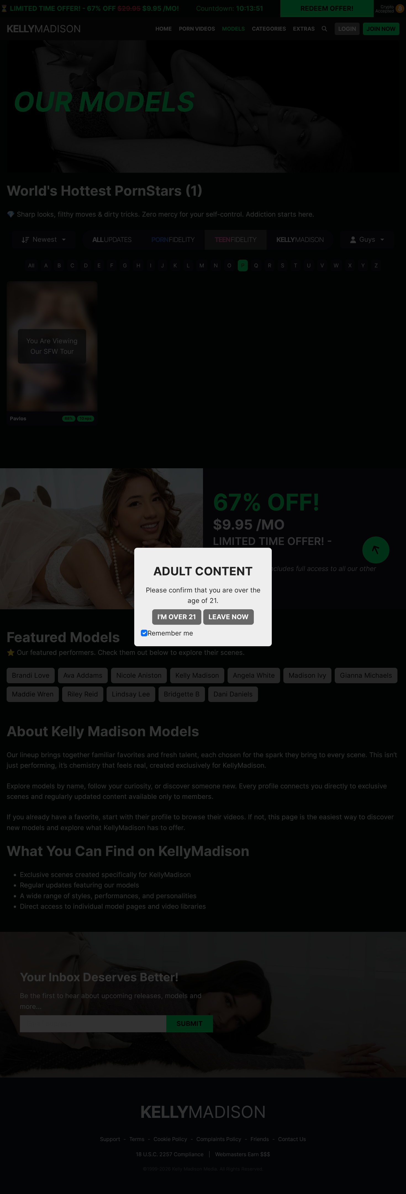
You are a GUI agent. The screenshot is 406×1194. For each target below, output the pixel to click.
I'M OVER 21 (176, 617)
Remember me (170, 633)
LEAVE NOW (229, 617)
